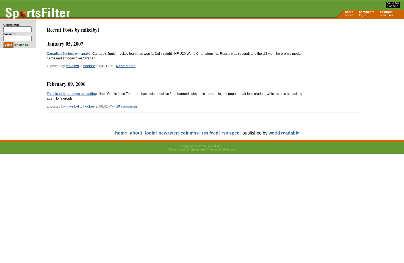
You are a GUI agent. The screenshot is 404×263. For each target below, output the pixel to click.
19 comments (127, 106)
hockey (89, 66)
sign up (23, 44)
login (362, 15)
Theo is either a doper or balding (72, 94)
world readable (284, 133)
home (349, 11)
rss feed (210, 133)
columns (386, 11)
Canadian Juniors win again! (69, 54)
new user (386, 15)
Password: (11, 34)
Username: (11, 24)
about (349, 15)
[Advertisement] (357, 62)
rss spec (230, 133)
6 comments (125, 66)
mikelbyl (72, 66)
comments (366, 11)
